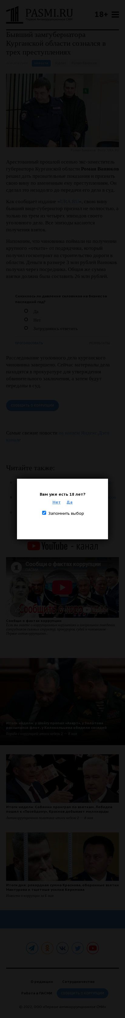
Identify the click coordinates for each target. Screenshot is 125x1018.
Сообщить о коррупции (32, 406)
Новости (41, 63)
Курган (60, 63)
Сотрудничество (78, 981)
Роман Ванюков (84, 63)
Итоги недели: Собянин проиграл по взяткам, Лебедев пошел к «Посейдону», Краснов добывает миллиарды (59, 809)
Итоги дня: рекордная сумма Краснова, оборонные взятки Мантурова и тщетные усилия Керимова (62, 887)
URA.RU (69, 201)
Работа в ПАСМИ (36, 993)
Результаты (99, 343)
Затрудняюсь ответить (55, 328)
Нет (56, 502)
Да (70, 502)
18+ (101, 14)
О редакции (42, 981)
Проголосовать (29, 343)
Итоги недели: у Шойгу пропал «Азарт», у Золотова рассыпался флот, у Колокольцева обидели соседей (56, 725)
